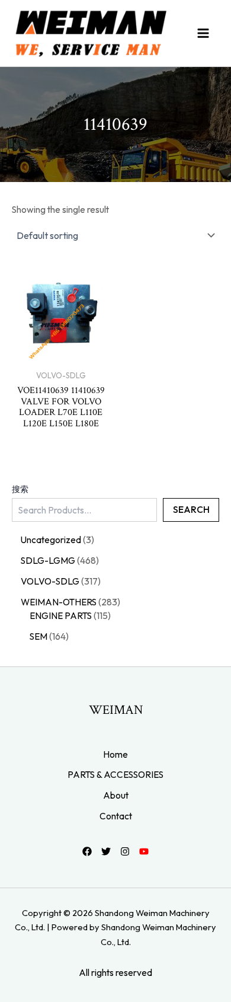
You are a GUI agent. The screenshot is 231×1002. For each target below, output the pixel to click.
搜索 (20, 489)
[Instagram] (125, 851)
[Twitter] (106, 851)
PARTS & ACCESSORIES (115, 774)
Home (115, 754)
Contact (116, 816)
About (116, 795)
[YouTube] (144, 851)
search (191, 509)
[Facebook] (87, 851)
